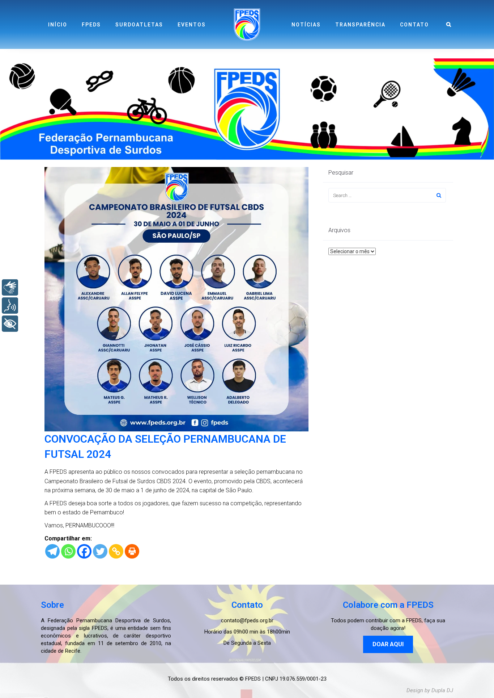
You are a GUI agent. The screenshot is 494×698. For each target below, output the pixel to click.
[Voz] (10, 305)
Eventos (192, 25)
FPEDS (91, 25)
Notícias (306, 25)
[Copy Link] (116, 551)
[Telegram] (52, 551)
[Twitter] (100, 551)
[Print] (132, 551)
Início (57, 25)
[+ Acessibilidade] (10, 323)
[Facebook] (84, 551)
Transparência (360, 25)
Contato (414, 25)
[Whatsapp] (68, 551)
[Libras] (10, 287)
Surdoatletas (139, 25)
